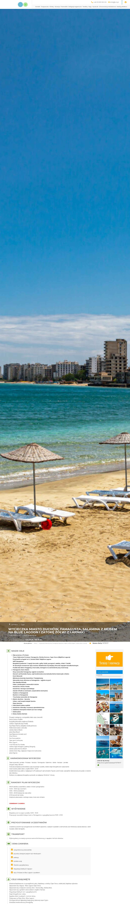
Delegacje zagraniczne (75, 6)
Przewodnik (64, 6)
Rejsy (90, 6)
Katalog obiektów (122, 6)
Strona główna (28, 643)
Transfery (85, 6)
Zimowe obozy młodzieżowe (107, 6)
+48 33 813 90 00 (99, 2)
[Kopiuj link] (98, 765)
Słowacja (57, 6)
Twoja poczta (45, 6)
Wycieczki (95, 6)
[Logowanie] (125, 2)
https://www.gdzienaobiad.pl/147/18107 (109, 763)
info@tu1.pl (114, 2)
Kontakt (37, 6)
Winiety (51, 6)
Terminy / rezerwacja (109, 663)
